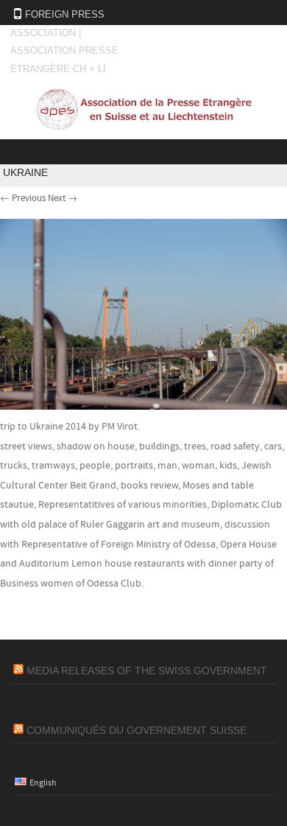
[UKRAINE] (143, 406)
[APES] (143, 128)
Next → (62, 198)
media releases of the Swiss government (146, 670)
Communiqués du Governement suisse (136, 730)
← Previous (23, 198)
